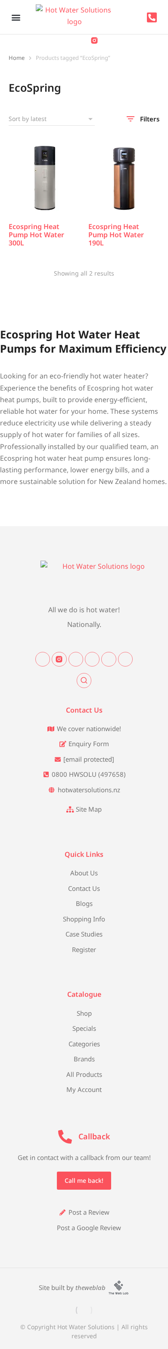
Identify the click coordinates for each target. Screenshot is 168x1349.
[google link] (108, 659)
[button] (16, 17)
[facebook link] (42, 659)
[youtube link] (125, 659)
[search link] (84, 680)
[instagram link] (59, 659)
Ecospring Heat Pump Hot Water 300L (36, 235)
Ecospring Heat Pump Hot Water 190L (116, 235)
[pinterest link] (92, 659)
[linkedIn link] (75, 659)
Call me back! (84, 1180)
